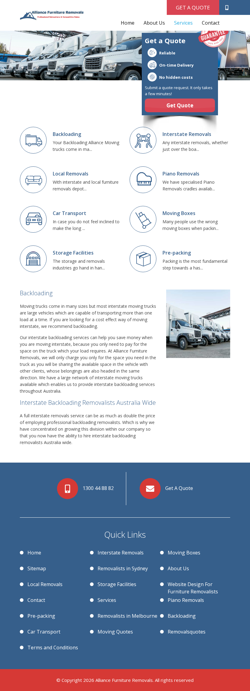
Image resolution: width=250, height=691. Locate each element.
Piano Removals (186, 600)
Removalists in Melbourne (127, 616)
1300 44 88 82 (98, 488)
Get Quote (179, 105)
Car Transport (43, 631)
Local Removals (44, 584)
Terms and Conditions (52, 647)
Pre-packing (41, 616)
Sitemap (36, 568)
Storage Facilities (117, 584)
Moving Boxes (184, 552)
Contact (211, 22)
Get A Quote (193, 7)
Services (183, 22)
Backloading (182, 616)
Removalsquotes (186, 631)
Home (127, 22)
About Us (154, 22)
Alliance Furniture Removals (124, 680)
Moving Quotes (115, 631)
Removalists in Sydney (123, 568)
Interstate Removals (121, 552)
